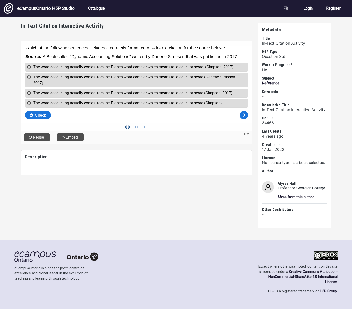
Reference (270, 83)
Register (333, 8)
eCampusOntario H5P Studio (46, 8)
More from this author (296, 197)
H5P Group (328, 291)
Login (308, 8)
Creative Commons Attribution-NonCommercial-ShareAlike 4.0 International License (303, 277)
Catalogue (96, 8)
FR (286, 8)
